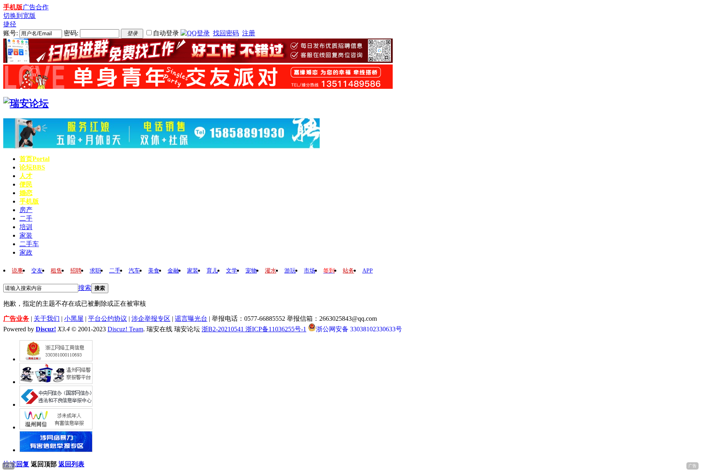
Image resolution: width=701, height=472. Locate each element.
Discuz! (46, 329)
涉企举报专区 (150, 318)
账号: (10, 33)
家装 (25, 235)
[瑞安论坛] (26, 103)
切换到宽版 (19, 15)
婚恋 (25, 192)
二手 (25, 218)
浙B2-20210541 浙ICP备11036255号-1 (254, 329)
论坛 (32, 167)
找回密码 (226, 33)
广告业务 (16, 318)
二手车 (29, 243)
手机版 (13, 7)
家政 (25, 252)
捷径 (9, 24)
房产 (25, 209)
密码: (71, 33)
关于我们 (47, 318)
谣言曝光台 (191, 318)
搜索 (84, 287)
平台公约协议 (107, 318)
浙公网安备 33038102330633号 (359, 328)
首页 (34, 158)
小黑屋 (74, 318)
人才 (25, 175)
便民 (25, 184)
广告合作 (36, 7)
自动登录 (166, 33)
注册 (248, 33)
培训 (25, 226)
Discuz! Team (125, 329)
